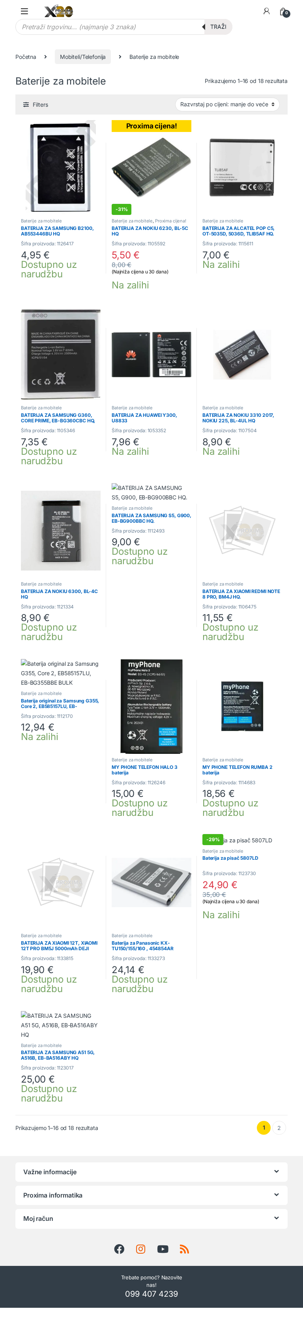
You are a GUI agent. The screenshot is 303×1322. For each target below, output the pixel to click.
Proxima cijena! (170, 221)
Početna (25, 56)
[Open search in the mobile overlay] (123, 27)
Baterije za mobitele (41, 221)
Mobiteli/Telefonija (83, 56)
